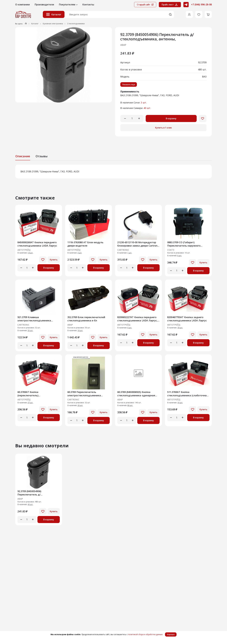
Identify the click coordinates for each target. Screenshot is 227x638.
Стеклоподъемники (76, 23)
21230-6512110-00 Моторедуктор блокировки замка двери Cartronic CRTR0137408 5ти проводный (138, 244)
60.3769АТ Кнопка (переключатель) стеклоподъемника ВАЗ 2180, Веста (35, 393)
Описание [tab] (22, 156)
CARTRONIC (123, 250)
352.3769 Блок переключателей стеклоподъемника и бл (86, 319)
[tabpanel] (113, 171)
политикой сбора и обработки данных (145, 634)
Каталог (56, 14)
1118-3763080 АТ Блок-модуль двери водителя (85, 244)
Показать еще (128, 84)
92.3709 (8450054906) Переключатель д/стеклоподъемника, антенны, (35, 493)
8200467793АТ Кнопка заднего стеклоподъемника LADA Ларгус (187, 319)
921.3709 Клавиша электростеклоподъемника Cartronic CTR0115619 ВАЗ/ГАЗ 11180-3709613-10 (35, 319)
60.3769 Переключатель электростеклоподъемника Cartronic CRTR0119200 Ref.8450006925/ (84, 393)
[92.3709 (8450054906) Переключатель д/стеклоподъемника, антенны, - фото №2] (63, 64)
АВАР (123, 44)
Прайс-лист (168, 4)
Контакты (88, 4)
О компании (22, 4)
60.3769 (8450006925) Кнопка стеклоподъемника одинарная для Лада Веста (136, 393)
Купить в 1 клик (163, 127)
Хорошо (171, 634)
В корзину (171, 118)
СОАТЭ (170, 250)
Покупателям (67, 4)
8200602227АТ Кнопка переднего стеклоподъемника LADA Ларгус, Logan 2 (137, 319)
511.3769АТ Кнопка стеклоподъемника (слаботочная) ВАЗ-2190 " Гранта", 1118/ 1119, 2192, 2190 (188, 393)
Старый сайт (144, 4)
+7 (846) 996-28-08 (201, 4)
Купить (54, 259)
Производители (44, 4)
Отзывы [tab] (42, 156)
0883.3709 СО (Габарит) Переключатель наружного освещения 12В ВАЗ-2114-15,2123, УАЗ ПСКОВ (187, 244)
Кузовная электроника (53, 23)
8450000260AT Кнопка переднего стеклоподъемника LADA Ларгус (37, 244)
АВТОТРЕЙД (23, 250)
